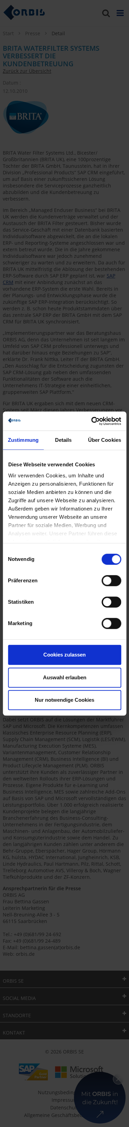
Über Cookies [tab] (104, 440)
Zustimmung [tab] (23, 440)
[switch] (111, 580)
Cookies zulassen (64, 655)
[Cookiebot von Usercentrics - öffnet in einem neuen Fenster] (92, 421)
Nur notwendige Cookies (64, 700)
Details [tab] (63, 440)
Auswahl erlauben (64, 677)
